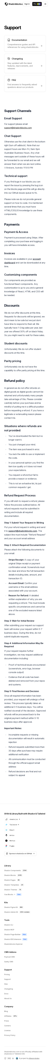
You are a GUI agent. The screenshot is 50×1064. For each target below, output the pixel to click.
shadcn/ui (14, 819)
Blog (6, 1011)
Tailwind (13, 825)
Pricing (7, 974)
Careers (7, 1026)
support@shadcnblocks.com (22, 531)
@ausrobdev (34, 1058)
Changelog (8, 989)
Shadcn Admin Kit (11, 912)
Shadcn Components (12, 870)
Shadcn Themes (10, 890)
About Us (8, 998)
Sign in (27, 4)
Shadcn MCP (9, 930)
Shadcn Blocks (10, 875)
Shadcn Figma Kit (11, 907)
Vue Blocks (8, 894)
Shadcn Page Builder (12, 934)
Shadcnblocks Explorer (13, 944)
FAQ (6, 984)
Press (6, 1021)
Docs (6, 994)
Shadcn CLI (8, 925)
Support (7, 979)
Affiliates (7, 1016)
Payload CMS (9, 957)
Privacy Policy (9, 1035)
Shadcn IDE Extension (12, 939)
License (7, 1030)
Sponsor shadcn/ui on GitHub (20, 854)
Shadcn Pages (10, 880)
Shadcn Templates (11, 885)
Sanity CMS (8, 962)
